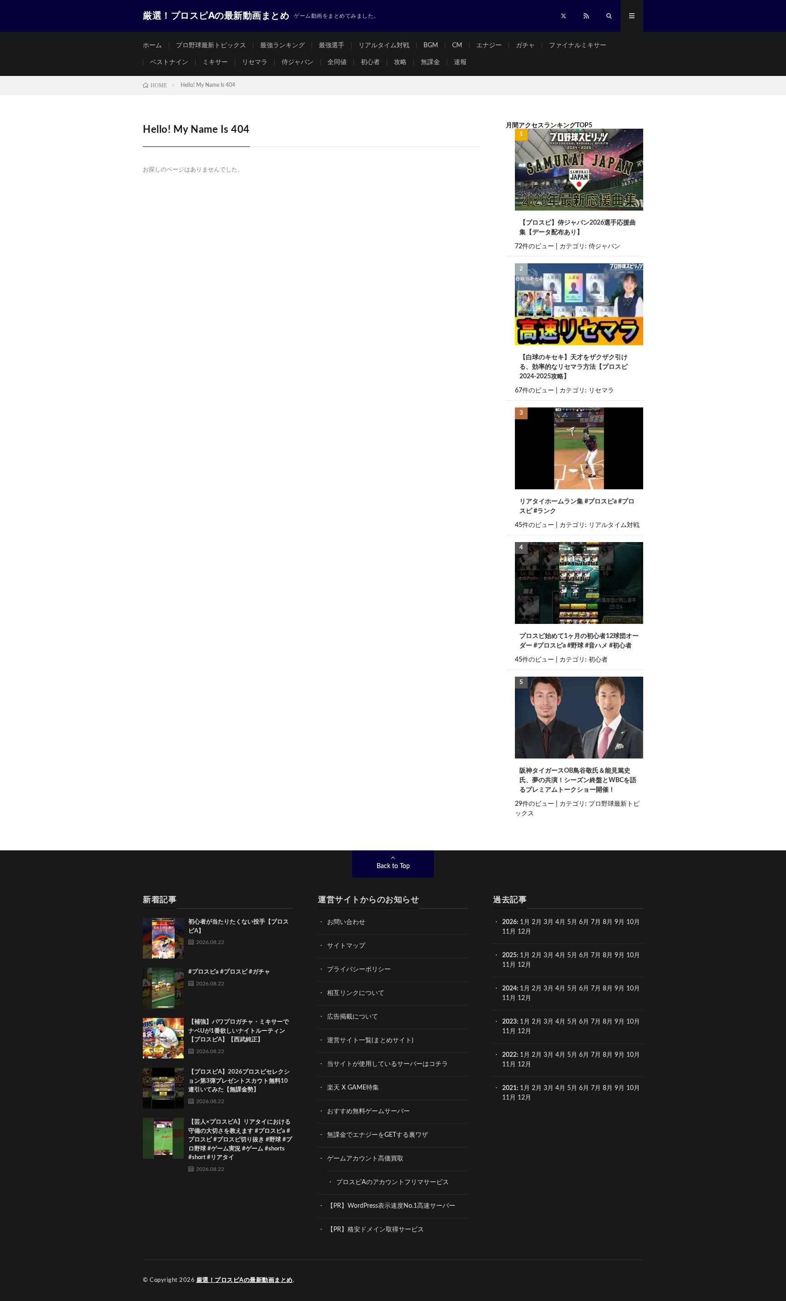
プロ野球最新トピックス (211, 45)
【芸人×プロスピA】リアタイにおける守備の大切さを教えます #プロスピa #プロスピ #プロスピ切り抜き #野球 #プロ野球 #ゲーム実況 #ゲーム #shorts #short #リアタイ (240, 1139)
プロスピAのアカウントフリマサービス (392, 1182)
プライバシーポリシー (359, 969)
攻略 (400, 62)
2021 (509, 1088)
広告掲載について (352, 1017)
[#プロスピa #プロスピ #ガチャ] (163, 988)
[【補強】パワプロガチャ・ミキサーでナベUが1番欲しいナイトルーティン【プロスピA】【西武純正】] (163, 1038)
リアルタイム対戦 (383, 45)
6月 (584, 922)
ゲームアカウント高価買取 (365, 1158)
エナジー (489, 45)
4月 (560, 922)
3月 (549, 922)
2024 (509, 988)
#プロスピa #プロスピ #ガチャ (229, 972)
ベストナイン (169, 62)
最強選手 (331, 45)
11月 (509, 965)
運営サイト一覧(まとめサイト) (370, 1040)
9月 (620, 955)
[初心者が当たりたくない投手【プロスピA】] (163, 938)
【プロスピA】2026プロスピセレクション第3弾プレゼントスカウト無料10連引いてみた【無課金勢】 (239, 1081)
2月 (537, 922)
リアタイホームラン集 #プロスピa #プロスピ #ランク (577, 506)
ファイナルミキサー (577, 45)
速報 (460, 62)
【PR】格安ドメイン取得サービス (375, 1229)
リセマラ (254, 62)
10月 (633, 955)
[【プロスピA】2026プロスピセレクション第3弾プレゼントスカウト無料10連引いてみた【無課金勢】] (163, 1088)
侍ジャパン (297, 62)
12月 (524, 965)
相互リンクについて (355, 993)
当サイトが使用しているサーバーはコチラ (387, 1064)
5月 (572, 922)
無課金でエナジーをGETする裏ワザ (377, 1135)
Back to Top (393, 866)
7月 (596, 922)
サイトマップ (346, 946)
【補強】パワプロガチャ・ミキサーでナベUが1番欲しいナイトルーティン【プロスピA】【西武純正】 (238, 1031)
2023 (509, 1022)
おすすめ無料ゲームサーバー (368, 1111)
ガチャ (525, 45)
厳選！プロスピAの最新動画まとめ (244, 1280)
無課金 (430, 62)
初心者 (370, 62)
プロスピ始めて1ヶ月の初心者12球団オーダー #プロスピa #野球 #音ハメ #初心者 (579, 641)
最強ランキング (282, 45)
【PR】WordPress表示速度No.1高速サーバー (391, 1206)
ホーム (152, 45)
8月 (608, 922)
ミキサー (215, 62)
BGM (430, 45)
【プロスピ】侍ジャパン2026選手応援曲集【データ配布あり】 (577, 228)
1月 (525, 922)
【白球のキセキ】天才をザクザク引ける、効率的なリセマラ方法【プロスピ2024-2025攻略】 (573, 367)
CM (457, 45)
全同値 (337, 62)
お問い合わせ (346, 922)
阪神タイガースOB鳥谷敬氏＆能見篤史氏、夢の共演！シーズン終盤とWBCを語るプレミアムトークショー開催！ (577, 780)
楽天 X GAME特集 (353, 1088)
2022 (509, 1055)
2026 (509, 922)
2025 (509, 955)
